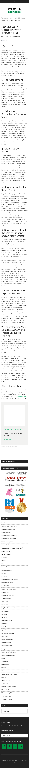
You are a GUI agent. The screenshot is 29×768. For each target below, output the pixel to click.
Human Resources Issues (8, 589)
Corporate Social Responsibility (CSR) (12, 548)
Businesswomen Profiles (8, 538)
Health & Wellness (6, 586)
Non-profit (4, 623)
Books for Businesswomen (9, 526)
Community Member (13, 429)
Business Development (8, 529)
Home (3, 726)
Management (5, 611)
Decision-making (6, 554)
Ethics (3, 564)
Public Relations (6, 642)
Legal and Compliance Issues (9, 608)
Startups (3, 671)
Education (4, 557)
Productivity (4, 636)
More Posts (7, 439)
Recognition (4, 649)
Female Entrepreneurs (7, 567)
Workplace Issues (6, 699)
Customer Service (6, 551)
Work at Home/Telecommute (9, 693)
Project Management (7, 639)
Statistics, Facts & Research (9, 674)
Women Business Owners (8, 686)
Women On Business (7, 690)
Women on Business (14, 10)
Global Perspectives (7, 583)
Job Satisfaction (6, 598)
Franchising (4, 576)
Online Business (6, 627)
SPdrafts (4, 668)
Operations (4, 630)
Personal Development (7, 633)
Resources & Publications (8, 652)
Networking (4, 617)
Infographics (5, 592)
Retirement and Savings (8, 655)
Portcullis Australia (21, 396)
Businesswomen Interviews (9, 535)
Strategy (3, 677)
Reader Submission (12, 446)
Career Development (7, 542)
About (6, 726)
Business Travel (5, 532)
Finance (3, 573)
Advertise (11, 726)
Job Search (4, 601)
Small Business (5, 661)
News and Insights (6, 620)
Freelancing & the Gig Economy (10, 579)
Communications (6, 545)
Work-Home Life (6, 696)
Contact (23, 726)
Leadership (4, 605)
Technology (4, 683)
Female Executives (6, 570)
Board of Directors (6, 523)
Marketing (4, 614)
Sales (3, 658)
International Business (7, 595)
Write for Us (17, 726)
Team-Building (5, 680)
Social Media (5, 664)
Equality (3, 560)
